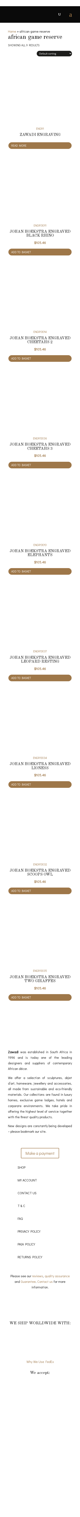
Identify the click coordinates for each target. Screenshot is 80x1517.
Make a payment (40, 1153)
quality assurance (57, 1276)
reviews (37, 1276)
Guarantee (28, 1281)
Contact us (45, 1281)
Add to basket (21, 252)
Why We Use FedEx (40, 1361)
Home (12, 31)
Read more (18, 145)
